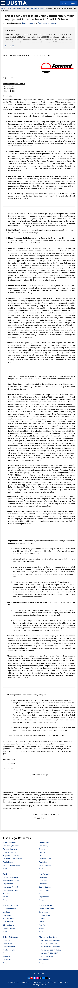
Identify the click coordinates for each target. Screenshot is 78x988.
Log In (64, 3)
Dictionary (43, 877)
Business (7, 874)
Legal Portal (25, 982)
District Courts (8, 925)
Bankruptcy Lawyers (11, 846)
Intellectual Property (11, 887)
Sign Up (72, 3)
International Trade (10, 890)
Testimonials (44, 960)
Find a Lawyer (9, 842)
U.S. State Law (45, 905)
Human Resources (28, 23)
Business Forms (9, 947)
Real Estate (7, 893)
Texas (41, 928)
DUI (40, 855)
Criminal (42, 849)
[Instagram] (37, 978)
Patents (6, 953)
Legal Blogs (7, 943)
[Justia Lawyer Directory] (49, 978)
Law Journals (44, 890)
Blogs (41, 893)
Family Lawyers (9, 862)
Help (41, 982)
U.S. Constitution (9, 909)
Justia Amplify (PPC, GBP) (48, 953)
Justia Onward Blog (46, 956)
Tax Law (6, 897)
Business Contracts (19, 8)
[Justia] (17, 3)
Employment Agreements (47, 23)
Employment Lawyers (11, 855)
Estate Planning (45, 859)
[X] (46, 978)
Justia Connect (13, 982)
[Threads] (40, 978)
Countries (7, 960)
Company (34, 982)
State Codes (43, 912)
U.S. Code (6, 912)
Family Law (43, 862)
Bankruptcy (43, 846)
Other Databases (10, 937)
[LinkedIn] (29, 978)
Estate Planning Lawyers (12, 859)
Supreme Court (9, 918)
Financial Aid (43, 884)
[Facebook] (34, 978)
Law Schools (44, 874)
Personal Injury (45, 865)
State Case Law (44, 915)
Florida (41, 922)
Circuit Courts (8, 922)
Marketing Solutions (48, 937)
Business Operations (11, 880)
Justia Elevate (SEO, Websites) (50, 950)
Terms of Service (50, 982)
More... (5, 868)
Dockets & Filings (9, 928)
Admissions (43, 880)
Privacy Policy (63, 982)
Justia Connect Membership (49, 940)
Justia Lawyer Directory (48, 943)
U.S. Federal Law (10, 905)
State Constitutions (46, 909)
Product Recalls (9, 950)
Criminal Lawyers (9, 852)
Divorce (42, 852)
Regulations (7, 915)
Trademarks (7, 956)
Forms (9, 8)
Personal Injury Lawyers (12, 865)
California (42, 918)
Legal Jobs (7, 940)
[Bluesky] (43, 978)
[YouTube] (31, 978)
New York (42, 925)
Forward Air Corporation (35, 8)
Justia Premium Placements (49, 947)
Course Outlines (45, 887)
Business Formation (10, 877)
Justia (3, 8)
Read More (9, 46)
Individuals (44, 842)
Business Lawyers (10, 849)
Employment (8, 884)
